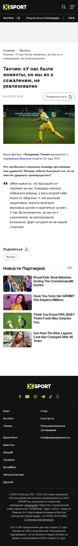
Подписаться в (56, 97)
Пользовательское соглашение (53, 428)
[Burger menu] (72, 7)
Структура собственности (39, 519)
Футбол (25, 50)
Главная (9, 50)
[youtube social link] (27, 396)
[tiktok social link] (50, 396)
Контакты (47, 418)
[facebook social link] (20, 396)
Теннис (7, 426)
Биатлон (9, 445)
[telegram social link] (43, 396)
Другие (8, 482)
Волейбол (9, 467)
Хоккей (8, 452)
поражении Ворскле (17, 158)
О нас (44, 411)
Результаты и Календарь (42, 18)
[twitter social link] (57, 396)
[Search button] (64, 7)
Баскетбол (10, 437)
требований (31, 505)
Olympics (9, 460)
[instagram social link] (35, 396)
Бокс (6, 411)
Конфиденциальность (55, 437)
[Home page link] (16, 7)
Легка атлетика (13, 475)
